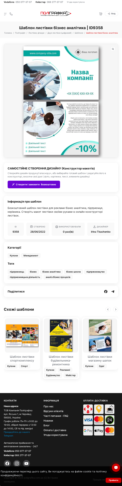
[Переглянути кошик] (100, 14)
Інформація (51, 400)
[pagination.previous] (108, 309)
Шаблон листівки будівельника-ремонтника (61, 360)
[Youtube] (26, 463)
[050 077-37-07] (11, 14)
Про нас (49, 406)
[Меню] (5, 14)
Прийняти (113, 480)
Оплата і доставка (55, 430)
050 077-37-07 (24, 2)
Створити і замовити (36, 184)
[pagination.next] (115, 309)
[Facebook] (7, 463)
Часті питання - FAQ (56, 415)
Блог (47, 425)
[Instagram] (16, 463)
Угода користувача (76, 2)
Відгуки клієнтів (53, 411)
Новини (48, 420)
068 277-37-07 (55, 2)
